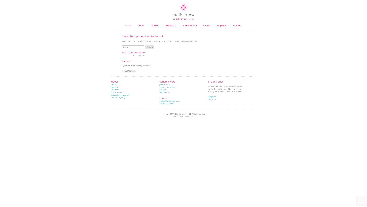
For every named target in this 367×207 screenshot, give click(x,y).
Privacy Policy (178, 116)
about (141, 25)
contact (237, 25)
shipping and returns (167, 87)
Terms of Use (189, 116)
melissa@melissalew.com (169, 101)
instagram (212, 97)
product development (120, 95)
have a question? (166, 103)
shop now (221, 25)
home (128, 25)
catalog (155, 25)
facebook (212, 99)
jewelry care (164, 85)
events (206, 25)
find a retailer (190, 25)
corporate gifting (118, 97)
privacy (162, 90)
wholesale (170, 25)
